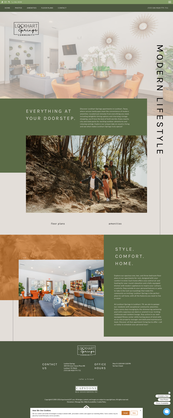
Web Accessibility (90, 402)
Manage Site (79, 402)
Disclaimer (70, 402)
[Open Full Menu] (170, 2)
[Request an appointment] (9, 2)
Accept (126, 413)
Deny (134, 413)
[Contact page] (5, 2)
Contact (62, 8)
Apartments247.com (68, 399)
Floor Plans (47, 8)
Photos (18, 8)
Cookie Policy (101, 402)
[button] (79, 258)
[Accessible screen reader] (2, 2)
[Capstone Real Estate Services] (86, 389)
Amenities (31, 8)
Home (7, 8)
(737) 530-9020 (158, 8)
